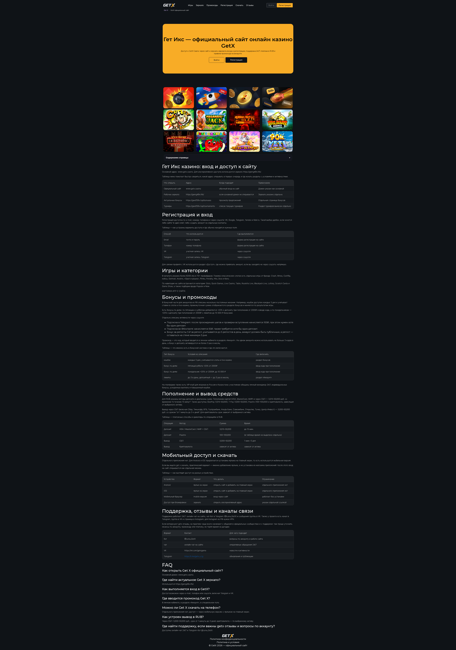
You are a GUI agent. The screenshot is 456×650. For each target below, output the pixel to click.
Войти (271, 5)
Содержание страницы (177, 157)
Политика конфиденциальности (228, 639)
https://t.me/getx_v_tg (193, 556)
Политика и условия (228, 642)
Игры (190, 5)
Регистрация (227, 5)
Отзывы (250, 5)
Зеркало (200, 5)
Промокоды (212, 5)
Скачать (239, 5)
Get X (166, 10)
